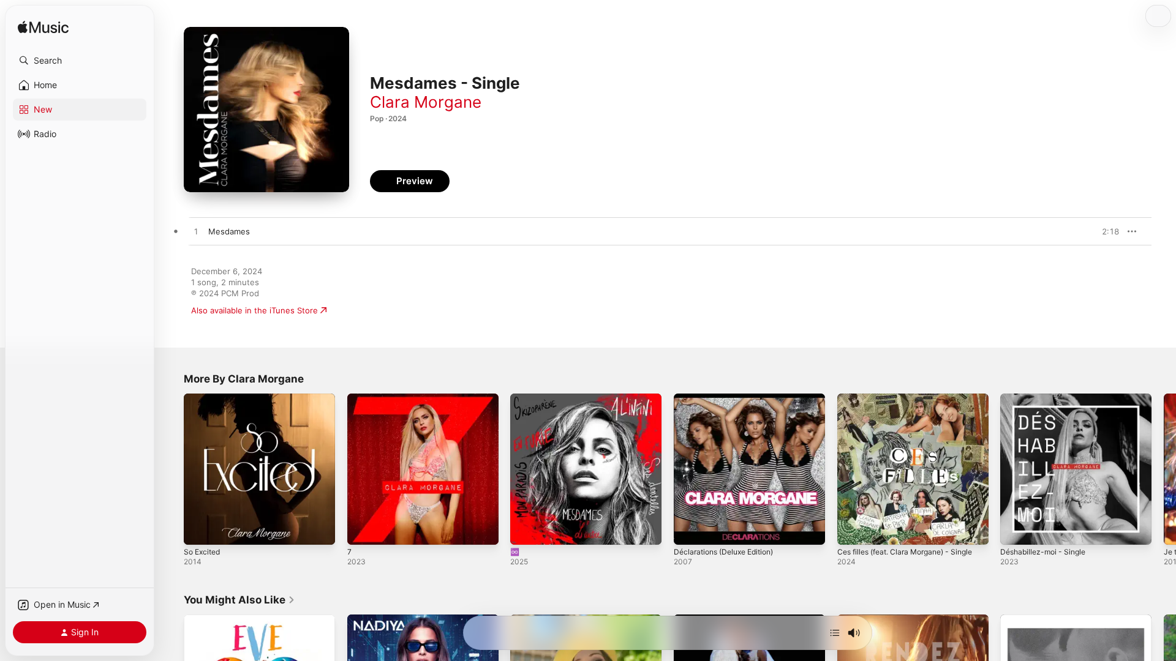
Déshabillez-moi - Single (1046, 398)
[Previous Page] (171, 469)
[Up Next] (834, 632)
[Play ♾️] (525, 529)
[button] (79, 60)
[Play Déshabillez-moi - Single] (1015, 529)
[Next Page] (1163, 469)
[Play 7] (362, 529)
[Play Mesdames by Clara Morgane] (196, 231)
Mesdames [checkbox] (229, 231)
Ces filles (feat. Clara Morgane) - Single (900, 403)
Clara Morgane (425, 101)
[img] (43, 28)
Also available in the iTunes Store (254, 310)
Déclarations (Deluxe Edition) (729, 398)
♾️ (515, 398)
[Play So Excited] (199, 529)
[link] (239, 600)
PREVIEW (1105, 231)
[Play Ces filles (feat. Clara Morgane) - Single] (852, 529)
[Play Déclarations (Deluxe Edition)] (689, 529)
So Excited (204, 398)
